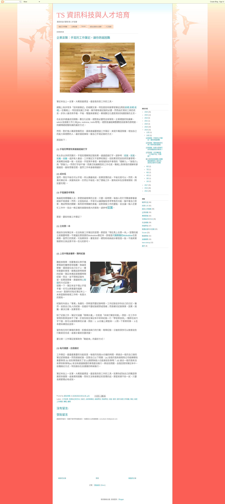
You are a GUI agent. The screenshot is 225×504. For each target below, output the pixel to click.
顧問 (69, 401)
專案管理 (145, 216)
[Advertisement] (155, 67)
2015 (146, 191)
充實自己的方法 (74, 399)
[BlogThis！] (98, 396)
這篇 (126, 155)
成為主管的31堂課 (95, 27)
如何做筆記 (90, 399)
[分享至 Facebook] (102, 396)
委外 (143, 246)
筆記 (131, 399)
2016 (146, 188)
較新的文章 (62, 478)
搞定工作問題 (63, 27)
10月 (148, 135)
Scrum (83, 26)
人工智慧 (108, 27)
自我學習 (98, 399)
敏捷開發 (145, 236)
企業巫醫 (74, 27)
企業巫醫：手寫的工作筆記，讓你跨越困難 (154, 139)
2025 (146, 115)
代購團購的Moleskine (122, 235)
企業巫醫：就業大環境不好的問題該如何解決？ (154, 148)
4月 (147, 175)
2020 (146, 124)
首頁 (97, 478)
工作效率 (65, 399)
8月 (147, 166)
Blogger (121, 499)
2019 (146, 127)
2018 (146, 130)
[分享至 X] (100, 396)
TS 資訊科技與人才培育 (93, 15)
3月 (147, 178)
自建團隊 (145, 239)
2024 (146, 118)
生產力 (83, 399)
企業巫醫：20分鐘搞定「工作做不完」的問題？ (153, 154)
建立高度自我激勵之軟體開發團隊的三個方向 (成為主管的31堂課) (154, 161)
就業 (114, 399)
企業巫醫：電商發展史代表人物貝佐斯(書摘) (154, 144)
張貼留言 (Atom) (99, 485)
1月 (147, 181)
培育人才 (145, 206)
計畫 (110, 399)
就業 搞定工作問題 (123, 399)
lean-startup (146, 242)
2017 (146, 185)
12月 (148, 132)
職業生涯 (145, 202)
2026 (146, 112)
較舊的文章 (132, 478)
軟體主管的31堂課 (148, 229)
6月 (147, 172)
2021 (146, 121)
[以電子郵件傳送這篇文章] (96, 396)
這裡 (127, 107)
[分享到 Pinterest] (104, 396)
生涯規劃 (145, 222)
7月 (147, 169)
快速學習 (105, 399)
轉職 (65, 401)
